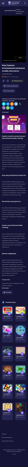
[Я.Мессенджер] (4, 104)
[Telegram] (16, 104)
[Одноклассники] (12, 104)
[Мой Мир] (12, 108)
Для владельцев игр (7, 437)
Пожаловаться (18, 81)
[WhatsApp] (8, 108)
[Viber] (4, 108)
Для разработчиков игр (8, 441)
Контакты (4, 434)
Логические (8, 292)
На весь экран (10, 91)
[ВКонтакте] (8, 104)
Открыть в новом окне (12, 86)
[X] (20, 104)
